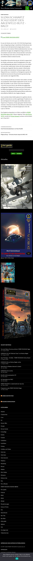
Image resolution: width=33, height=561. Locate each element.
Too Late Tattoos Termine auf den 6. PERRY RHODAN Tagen (15, 349)
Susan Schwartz (15, 116)
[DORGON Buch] (16, 313)
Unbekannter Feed (8, 395)
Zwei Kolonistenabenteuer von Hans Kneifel (12, 127)
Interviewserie (4, 457)
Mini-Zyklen (4, 472)
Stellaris (3, 524)
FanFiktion (3, 443)
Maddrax (3, 460)
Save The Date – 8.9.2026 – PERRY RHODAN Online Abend (15, 357)
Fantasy (3, 446)
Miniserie (3, 475)
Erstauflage (3, 432)
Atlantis (3, 411)
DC (1, 420)
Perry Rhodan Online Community (11, 8)
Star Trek (3, 515)
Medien (3, 469)
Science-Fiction (4, 507)
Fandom (3, 437)
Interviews (3, 455)
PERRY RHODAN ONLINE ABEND (9, 486)
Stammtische (4, 512)
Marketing (3, 463)
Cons (2, 417)
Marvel (2, 466)
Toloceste (13, 29)
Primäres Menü (31, 8)
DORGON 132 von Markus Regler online (11, 362)
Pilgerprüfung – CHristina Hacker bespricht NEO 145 (14, 133)
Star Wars (3, 518)
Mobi (12, 258)
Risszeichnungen (5, 504)
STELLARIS (3, 521)
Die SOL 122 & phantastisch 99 (8, 375)
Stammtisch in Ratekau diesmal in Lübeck (11, 366)
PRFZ (2, 495)
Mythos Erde (4, 478)
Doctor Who (4, 423)
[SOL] (16, 186)
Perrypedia (3, 489)
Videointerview (4, 533)
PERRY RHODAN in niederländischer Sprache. (12, 383)
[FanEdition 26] (8, 272)
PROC (2, 498)
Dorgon (3, 426)
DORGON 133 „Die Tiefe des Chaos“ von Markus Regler (14, 353)
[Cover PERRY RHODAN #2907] (10, 37)
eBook (2, 258)
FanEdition (3, 440)
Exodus (2, 434)
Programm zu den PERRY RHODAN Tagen (11, 388)
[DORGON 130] (16, 235)
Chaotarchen (4, 414)
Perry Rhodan (4, 14)
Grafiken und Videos (6, 449)
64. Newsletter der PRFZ (7, 379)
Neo (2, 481)
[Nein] (31, 557)
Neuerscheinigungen (8, 401)
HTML (9, 258)
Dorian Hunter (4, 429)
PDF (6, 258)
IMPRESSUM (4, 549)
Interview (3, 452)
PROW (2, 501)
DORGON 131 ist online (7, 370)
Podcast (3, 492)
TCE (2, 527)
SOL (2, 509)
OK (17, 558)
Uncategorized (4, 530)
